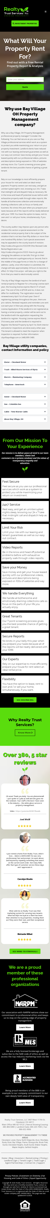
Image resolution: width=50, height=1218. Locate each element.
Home (4, 1158)
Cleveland (6, 1140)
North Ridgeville (28, 1140)
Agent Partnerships (14, 1163)
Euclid (5, 1145)
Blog (11, 1158)
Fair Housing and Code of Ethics (24, 1176)
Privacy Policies (11, 1175)
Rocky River (7, 1142)
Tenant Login (26, 1160)
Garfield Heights (31, 1147)
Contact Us (30, 1163)
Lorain (13, 1140)
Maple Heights (18, 1147)
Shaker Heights (41, 1145)
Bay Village (16, 1142)
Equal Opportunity (38, 1178)
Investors (19, 1158)
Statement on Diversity (30, 1175)
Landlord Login (10, 1160)
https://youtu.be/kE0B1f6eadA (28, 811)
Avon (37, 1140)
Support (41, 1163)
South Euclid (29, 1145)
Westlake (44, 1140)
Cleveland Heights (15, 1145)
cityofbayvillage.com (10, 337)
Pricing (43, 1158)
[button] (45, 12)
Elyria (18, 1140)
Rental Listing (32, 1158)
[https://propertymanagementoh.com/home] (16, 11)
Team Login (39, 1160)
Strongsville (33, 1142)
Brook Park (43, 1142)
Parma (24, 1142)
